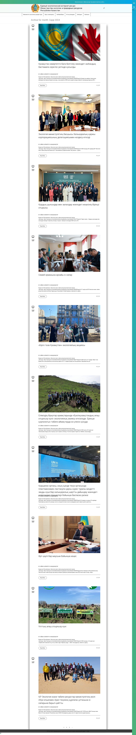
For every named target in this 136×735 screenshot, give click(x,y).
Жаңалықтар (54, 74)
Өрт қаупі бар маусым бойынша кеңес (57, 556)
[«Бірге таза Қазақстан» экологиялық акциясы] (69, 323)
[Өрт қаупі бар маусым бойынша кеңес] (69, 534)
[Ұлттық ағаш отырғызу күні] (69, 604)
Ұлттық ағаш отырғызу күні (52, 626)
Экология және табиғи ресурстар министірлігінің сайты (89, 2)
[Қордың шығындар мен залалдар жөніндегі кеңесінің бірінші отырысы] (69, 182)
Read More (42, 85)
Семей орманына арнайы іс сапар (55, 275)
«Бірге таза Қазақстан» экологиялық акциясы (61, 345)
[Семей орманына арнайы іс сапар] (69, 253)
